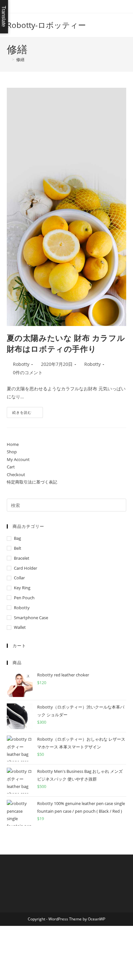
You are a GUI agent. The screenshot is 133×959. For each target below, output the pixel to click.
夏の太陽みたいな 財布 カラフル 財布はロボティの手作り (66, 343)
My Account (18, 459)
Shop (12, 452)
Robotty (21, 364)
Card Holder (25, 568)
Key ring (22, 588)
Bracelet (21, 558)
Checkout (16, 474)
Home (13, 444)
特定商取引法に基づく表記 (32, 482)
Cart (11, 467)
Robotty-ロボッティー (46, 25)
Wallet (20, 627)
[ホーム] (8, 59)
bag (17, 538)
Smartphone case (31, 617)
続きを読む (24, 413)
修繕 (20, 59)
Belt (17, 548)
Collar (19, 578)
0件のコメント (28, 372)
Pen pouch (24, 598)
